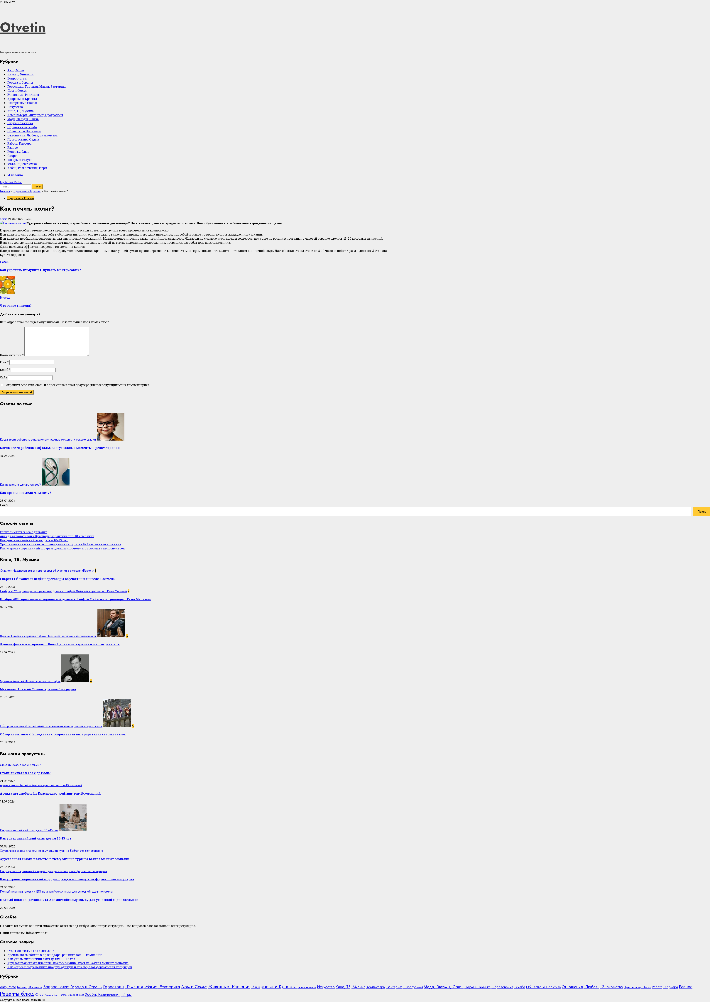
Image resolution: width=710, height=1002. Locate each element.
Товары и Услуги (19, 160)
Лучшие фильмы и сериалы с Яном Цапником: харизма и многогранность (48, 636)
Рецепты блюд (18, 152)
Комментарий (12, 355)
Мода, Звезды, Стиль (23, 119)
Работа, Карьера (19, 143)
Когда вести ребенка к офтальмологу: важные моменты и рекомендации (48, 439)
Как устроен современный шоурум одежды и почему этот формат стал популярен (62, 548)
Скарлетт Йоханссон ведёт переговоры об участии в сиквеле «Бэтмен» (47, 570)
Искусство (15, 107)
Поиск (4, 505)
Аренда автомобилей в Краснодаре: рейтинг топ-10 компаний (47, 536)
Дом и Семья (17, 91)
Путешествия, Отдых (23, 139)
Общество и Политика (24, 131)
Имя (4, 362)
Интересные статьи (22, 103)
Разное (12, 147)
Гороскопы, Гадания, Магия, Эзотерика (36, 86)
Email (5, 370)
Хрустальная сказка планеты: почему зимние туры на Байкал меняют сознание (60, 544)
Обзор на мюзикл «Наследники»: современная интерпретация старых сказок (51, 726)
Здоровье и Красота (22, 99)
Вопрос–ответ (17, 78)
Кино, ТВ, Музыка (20, 111)
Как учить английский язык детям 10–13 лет (34, 540)
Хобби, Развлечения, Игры (27, 168)
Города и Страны (20, 82)
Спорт (11, 156)
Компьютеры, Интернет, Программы (35, 115)
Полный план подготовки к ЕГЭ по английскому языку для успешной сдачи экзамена (56, 891)
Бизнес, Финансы (20, 74)
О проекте (15, 175)
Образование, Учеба (22, 127)
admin (4, 219)
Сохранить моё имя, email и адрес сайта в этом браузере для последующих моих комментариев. (77, 385)
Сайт (3, 377)
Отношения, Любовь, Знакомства (32, 135)
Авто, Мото (15, 70)
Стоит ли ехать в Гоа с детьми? (23, 532)
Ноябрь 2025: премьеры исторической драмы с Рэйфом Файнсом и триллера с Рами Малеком (63, 591)
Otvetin (22, 27)
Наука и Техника (20, 123)
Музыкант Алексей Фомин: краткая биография (30, 681)
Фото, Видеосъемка (22, 164)
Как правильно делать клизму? (20, 485)
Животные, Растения (23, 95)
